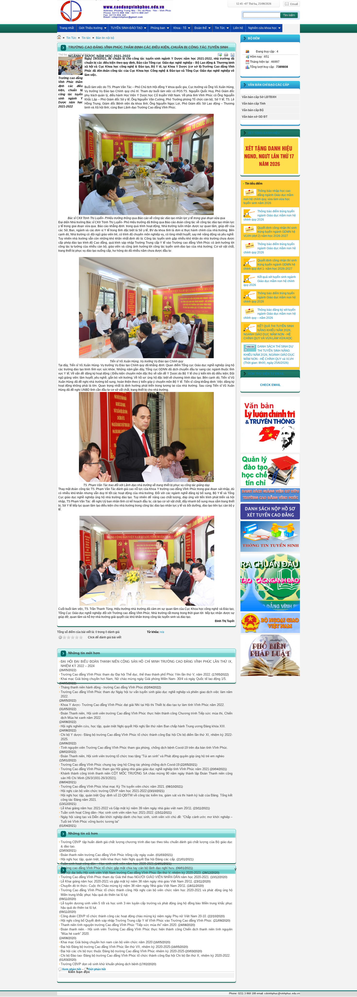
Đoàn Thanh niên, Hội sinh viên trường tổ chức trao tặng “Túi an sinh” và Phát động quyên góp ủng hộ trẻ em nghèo (142, 756)
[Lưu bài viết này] (232, 55)
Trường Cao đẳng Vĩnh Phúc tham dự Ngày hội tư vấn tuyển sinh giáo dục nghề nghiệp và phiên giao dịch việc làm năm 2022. (146, 694)
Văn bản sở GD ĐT (254, 116)
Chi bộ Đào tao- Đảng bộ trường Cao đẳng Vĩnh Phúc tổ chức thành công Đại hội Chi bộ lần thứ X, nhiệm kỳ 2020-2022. (145, 955)
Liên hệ (238, 28)
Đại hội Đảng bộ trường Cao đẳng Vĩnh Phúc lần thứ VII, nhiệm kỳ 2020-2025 (115, 947)
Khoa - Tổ (179, 28)
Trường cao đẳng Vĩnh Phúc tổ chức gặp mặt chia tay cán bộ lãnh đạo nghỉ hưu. (118, 868)
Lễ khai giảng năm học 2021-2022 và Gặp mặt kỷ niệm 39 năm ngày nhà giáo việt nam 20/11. (126, 808)
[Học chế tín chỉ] (270, 485)
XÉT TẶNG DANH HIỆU (264, 133)
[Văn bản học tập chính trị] (270, 451)
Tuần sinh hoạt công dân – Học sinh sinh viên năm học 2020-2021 (107, 863)
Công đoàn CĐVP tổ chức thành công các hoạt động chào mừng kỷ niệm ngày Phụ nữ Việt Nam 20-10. (134, 916)
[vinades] (270, 675)
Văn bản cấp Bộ (253, 110)
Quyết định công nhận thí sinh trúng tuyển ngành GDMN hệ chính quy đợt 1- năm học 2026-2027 (270, 264)
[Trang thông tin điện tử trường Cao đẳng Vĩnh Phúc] (115, 11)
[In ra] (226, 55)
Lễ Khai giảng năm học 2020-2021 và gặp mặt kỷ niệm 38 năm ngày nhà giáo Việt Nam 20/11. (127, 881)
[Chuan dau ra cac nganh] (270, 610)
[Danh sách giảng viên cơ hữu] (270, 501)
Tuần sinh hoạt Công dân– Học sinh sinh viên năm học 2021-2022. (107, 812)
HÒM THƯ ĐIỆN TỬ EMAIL (266, 373)
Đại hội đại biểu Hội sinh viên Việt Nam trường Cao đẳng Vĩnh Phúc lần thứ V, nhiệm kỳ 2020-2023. (131, 872)
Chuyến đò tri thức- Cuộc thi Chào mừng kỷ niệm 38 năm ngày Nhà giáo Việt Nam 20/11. (123, 886)
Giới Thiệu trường (90, 28)
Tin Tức (220, 28)
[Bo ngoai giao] (270, 632)
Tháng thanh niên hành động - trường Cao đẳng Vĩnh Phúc (102, 687)
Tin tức (86, 38)
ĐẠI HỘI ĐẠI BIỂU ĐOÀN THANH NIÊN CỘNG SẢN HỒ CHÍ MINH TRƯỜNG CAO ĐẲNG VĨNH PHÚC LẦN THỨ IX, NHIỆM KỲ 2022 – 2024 (146, 664)
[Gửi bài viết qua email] (220, 55)
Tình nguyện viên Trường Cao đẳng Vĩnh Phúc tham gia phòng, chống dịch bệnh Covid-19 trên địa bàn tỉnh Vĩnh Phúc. (144, 747)
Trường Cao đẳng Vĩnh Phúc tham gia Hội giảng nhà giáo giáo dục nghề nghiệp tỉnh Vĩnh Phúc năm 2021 (135, 769)
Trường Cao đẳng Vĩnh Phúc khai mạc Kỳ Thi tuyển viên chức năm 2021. (113, 786)
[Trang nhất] (59, 38)
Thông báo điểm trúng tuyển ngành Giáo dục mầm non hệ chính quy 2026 (270, 215)
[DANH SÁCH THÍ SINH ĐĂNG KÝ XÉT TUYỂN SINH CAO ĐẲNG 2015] (270, 518)
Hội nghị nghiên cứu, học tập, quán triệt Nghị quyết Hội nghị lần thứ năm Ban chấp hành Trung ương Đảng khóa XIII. (143, 726)
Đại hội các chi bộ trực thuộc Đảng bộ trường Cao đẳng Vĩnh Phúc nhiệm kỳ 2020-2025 (122, 951)
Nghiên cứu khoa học (262, 28)
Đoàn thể (201, 28)
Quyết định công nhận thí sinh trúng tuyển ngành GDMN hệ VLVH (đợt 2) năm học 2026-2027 (270, 232)
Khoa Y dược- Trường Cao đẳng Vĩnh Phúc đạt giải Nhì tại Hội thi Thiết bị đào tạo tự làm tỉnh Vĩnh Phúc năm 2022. (143, 705)
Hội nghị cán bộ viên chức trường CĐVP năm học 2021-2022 (104, 791)
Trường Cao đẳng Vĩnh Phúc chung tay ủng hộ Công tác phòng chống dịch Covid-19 (120, 764)
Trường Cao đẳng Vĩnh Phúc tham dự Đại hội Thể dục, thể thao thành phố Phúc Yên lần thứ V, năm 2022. (136, 674)
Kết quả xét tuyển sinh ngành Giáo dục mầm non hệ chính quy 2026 (270, 281)
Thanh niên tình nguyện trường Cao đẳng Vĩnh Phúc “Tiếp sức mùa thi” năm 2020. (119, 925)
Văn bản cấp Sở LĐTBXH (259, 97)
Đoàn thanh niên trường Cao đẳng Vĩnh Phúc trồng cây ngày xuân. (108, 855)
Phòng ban (158, 28)
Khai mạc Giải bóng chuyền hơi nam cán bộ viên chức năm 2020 (107, 942)
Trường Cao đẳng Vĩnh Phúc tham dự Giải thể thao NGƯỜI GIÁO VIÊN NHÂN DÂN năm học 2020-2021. (135, 877)
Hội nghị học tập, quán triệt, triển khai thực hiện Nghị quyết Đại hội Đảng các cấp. (118, 859)
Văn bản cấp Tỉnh (253, 103)
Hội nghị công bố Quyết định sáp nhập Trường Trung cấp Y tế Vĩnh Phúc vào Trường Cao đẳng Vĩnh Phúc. (136, 920)
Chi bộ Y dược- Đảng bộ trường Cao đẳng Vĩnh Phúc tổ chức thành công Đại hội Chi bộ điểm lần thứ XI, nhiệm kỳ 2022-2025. (146, 737)
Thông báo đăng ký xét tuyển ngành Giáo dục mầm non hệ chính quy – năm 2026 (270, 314)
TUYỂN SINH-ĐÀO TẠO (126, 28)
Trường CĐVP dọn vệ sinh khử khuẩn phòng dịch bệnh (99, 964)
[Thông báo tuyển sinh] (270, 550)
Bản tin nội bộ (105, 38)
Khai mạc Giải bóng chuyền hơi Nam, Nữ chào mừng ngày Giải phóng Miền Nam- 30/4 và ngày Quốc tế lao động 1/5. (144, 679)
